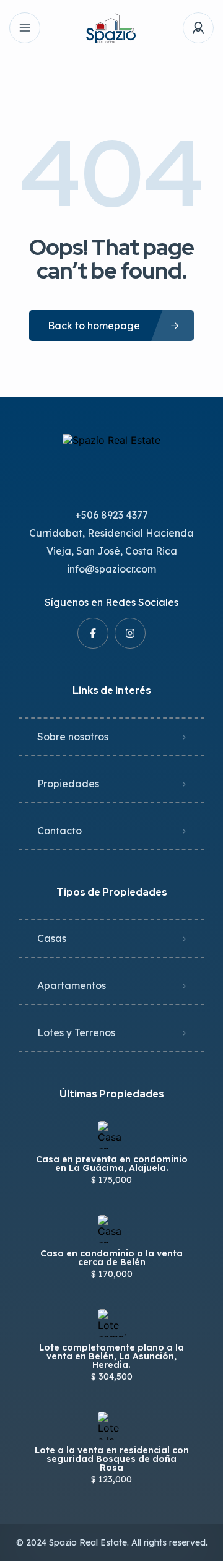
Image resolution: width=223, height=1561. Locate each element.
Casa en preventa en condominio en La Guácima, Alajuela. (112, 1163)
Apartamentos (71, 985)
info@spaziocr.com (111, 569)
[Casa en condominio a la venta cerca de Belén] (112, 1229)
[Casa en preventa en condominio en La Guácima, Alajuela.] (112, 1135)
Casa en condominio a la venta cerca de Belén (111, 1257)
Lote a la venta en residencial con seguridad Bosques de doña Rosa (112, 1459)
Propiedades (68, 783)
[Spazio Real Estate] (112, 28)
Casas (51, 938)
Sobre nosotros (72, 736)
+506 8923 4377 (111, 515)
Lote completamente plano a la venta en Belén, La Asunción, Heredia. (111, 1356)
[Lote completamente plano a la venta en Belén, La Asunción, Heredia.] (112, 1323)
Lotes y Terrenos (76, 1032)
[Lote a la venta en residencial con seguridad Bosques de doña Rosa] (112, 1426)
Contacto (59, 830)
